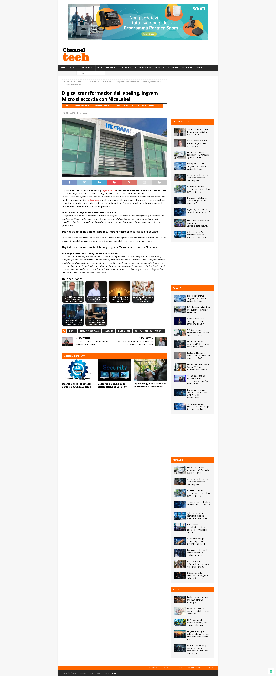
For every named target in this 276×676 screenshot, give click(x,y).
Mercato (87, 67)
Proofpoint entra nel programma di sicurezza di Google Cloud (198, 166)
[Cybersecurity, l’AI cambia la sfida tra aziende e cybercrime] (180, 234)
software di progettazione (148, 331)
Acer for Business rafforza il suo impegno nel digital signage (198, 564)
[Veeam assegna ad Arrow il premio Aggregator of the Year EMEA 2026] (180, 378)
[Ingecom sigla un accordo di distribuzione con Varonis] (150, 370)
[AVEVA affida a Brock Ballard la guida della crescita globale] (180, 143)
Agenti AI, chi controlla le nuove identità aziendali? (198, 210)
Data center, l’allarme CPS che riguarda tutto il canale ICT (198, 200)
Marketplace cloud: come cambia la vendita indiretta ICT (198, 611)
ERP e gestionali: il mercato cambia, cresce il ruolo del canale (198, 623)
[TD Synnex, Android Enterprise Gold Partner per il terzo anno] (180, 332)
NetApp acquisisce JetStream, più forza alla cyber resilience (198, 155)
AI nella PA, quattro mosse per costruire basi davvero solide (198, 189)
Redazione (84, 113)
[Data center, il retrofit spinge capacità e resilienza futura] (180, 553)
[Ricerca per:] (90, 73)
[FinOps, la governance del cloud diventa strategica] (180, 599)
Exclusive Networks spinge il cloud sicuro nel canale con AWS (198, 355)
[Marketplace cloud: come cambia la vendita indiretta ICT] (180, 611)
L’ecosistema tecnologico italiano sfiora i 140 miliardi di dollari (197, 528)
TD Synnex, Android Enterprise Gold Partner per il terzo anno (198, 333)
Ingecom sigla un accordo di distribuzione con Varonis (150, 385)
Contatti (166, 668)
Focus (176, 589)
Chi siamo (153, 668)
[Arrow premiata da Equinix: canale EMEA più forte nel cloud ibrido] (180, 406)
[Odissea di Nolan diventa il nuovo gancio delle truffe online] (180, 575)
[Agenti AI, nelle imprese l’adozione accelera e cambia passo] (180, 177)
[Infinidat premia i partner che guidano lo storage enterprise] (180, 309)
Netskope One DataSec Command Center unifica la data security (198, 223)
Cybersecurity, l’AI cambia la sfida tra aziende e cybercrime (197, 235)
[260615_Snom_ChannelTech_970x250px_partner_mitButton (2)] (138, 38)
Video (175, 67)
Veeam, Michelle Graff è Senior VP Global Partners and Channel (198, 367)
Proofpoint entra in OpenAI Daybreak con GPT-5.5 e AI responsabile (197, 394)
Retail (125, 67)
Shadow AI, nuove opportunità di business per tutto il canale (198, 344)
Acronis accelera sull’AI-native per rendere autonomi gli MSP (198, 321)
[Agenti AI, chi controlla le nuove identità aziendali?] (180, 212)
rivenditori (124, 331)
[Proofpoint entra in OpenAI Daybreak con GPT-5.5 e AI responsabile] (180, 392)
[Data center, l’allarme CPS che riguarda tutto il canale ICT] (180, 200)
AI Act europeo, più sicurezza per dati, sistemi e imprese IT (196, 541)
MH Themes (112, 673)
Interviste (186, 67)
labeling (109, 331)
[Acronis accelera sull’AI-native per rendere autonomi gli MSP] (180, 321)
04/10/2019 (70, 113)
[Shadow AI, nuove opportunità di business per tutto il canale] (180, 344)
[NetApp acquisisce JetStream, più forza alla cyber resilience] (180, 155)
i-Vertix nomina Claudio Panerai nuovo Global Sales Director (198, 132)
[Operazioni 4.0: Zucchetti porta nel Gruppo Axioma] (78, 370)
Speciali (199, 67)
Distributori (141, 67)
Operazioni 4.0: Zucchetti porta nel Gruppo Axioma (76, 385)
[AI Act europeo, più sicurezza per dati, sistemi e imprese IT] (180, 541)
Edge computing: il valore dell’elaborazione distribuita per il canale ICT (198, 635)
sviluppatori (94, 200)
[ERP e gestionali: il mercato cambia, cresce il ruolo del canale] (180, 622)
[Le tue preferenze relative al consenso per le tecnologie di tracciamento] (271, 671)
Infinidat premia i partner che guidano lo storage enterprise (198, 310)
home (72, 331)
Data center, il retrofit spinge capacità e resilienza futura (197, 553)
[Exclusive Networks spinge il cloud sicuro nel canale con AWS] (180, 355)
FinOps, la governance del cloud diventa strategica (197, 600)
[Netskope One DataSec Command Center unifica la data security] (180, 223)
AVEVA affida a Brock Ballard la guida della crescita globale (197, 143)
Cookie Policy (194, 668)
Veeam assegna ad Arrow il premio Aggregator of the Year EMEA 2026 (198, 379)
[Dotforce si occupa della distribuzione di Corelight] (114, 370)
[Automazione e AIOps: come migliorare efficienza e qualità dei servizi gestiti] (180, 648)
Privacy (179, 668)
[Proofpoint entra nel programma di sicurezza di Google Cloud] (180, 166)
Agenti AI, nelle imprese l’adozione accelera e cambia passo (198, 178)
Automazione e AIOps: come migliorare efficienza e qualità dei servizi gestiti (197, 649)
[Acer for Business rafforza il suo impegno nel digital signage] (180, 564)
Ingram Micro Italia (89, 331)
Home (63, 67)
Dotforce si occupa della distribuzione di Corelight (113, 385)
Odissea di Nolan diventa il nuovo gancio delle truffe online (198, 576)
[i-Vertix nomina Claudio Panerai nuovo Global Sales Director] (180, 132)
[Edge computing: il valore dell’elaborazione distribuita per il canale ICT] (180, 634)
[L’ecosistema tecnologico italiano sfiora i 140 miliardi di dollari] (180, 527)
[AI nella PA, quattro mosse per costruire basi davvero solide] (180, 189)
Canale (73, 67)
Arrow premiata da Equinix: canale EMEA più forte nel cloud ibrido (198, 406)
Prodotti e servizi (107, 67)
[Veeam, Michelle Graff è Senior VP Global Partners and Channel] (180, 367)
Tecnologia (160, 67)
